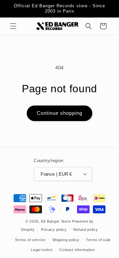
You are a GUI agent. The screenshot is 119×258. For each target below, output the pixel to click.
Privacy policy (54, 230)
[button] (13, 26)
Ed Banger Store (56, 221)
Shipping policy (66, 240)
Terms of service (30, 240)
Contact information (77, 250)
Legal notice (42, 250)
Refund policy (85, 230)
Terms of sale (98, 240)
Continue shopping (59, 113)
